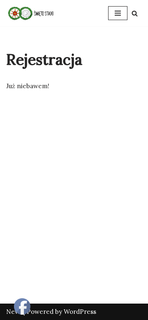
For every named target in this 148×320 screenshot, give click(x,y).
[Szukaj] (135, 13)
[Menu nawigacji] (117, 13)
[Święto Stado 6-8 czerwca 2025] (31, 13)
